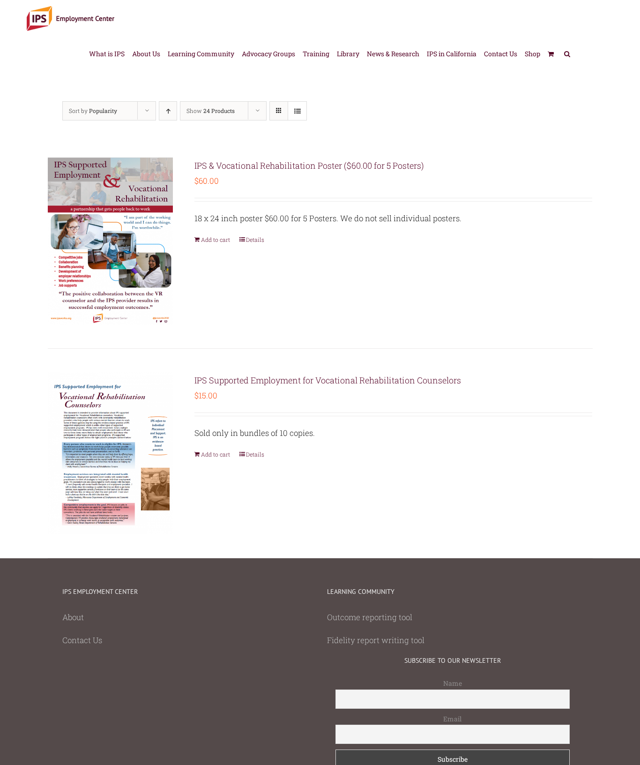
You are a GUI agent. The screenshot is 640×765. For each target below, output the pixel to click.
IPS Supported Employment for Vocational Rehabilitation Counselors (327, 380)
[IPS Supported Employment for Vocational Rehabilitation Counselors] (110, 453)
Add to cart (215, 239)
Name (452, 683)
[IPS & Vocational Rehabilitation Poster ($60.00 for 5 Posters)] (110, 241)
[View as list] (297, 111)
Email (452, 718)
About (73, 617)
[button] (567, 53)
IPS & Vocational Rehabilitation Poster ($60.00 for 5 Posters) (309, 165)
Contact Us (82, 640)
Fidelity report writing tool (375, 640)
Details (255, 239)
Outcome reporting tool (369, 617)
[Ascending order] (168, 110)
